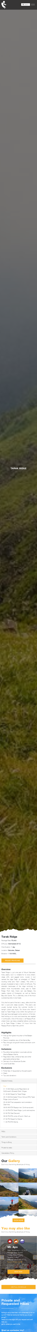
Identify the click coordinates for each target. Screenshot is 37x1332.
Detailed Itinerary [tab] (7, 1081)
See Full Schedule (18, 1287)
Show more (18, 1220)
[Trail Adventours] (4, 5)
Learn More (18, 1267)
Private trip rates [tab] (7, 1148)
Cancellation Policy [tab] (8, 1153)
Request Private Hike (12, 960)
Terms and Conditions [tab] (9, 1137)
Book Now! (18, 1271)
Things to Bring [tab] (7, 1142)
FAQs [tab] (3, 1131)
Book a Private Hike (14, 1262)
